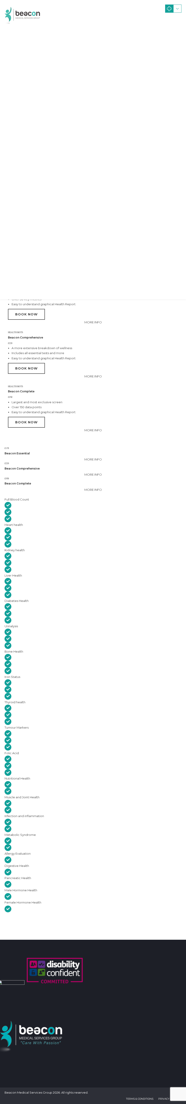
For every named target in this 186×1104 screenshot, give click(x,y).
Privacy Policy (168, 1098)
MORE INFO (93, 322)
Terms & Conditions (139, 1098)
